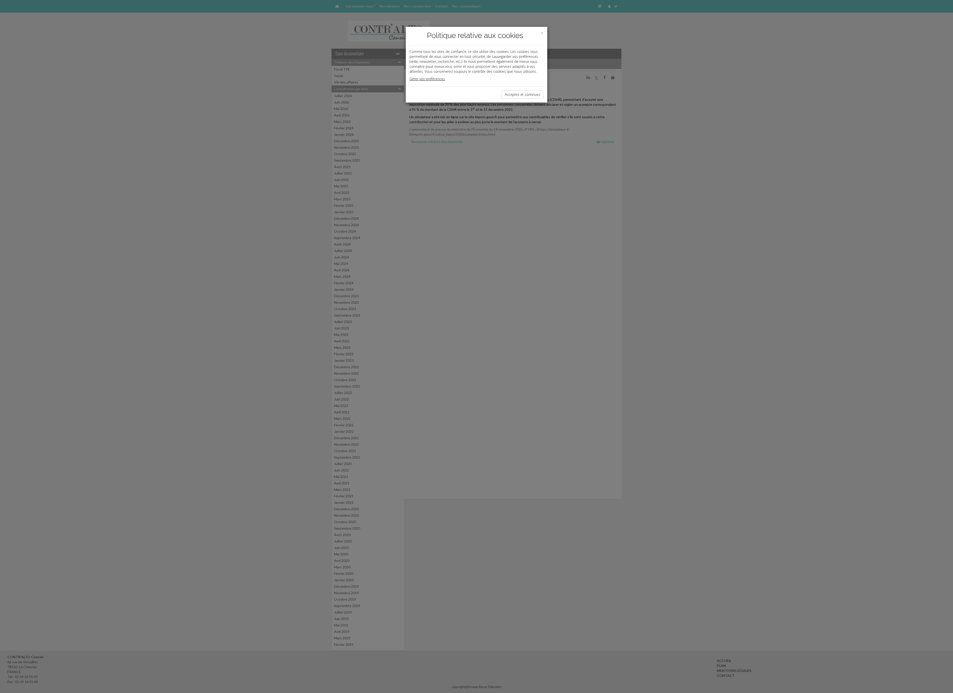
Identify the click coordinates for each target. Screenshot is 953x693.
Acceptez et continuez (522, 94)
